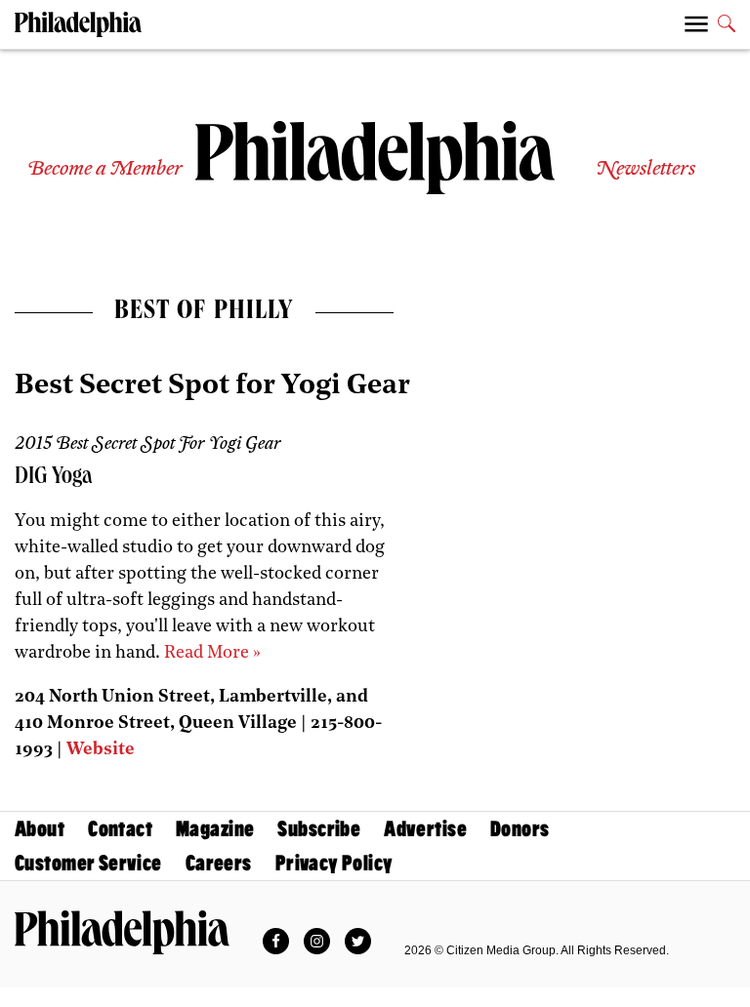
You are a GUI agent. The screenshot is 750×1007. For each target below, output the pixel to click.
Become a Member (105, 169)
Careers (219, 863)
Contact (120, 829)
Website (100, 750)
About (39, 829)
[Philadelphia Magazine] (122, 931)
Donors (520, 829)
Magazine (215, 829)
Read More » (212, 654)
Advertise (425, 829)
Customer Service (88, 863)
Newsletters (645, 169)
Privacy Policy (334, 863)
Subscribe (318, 829)
